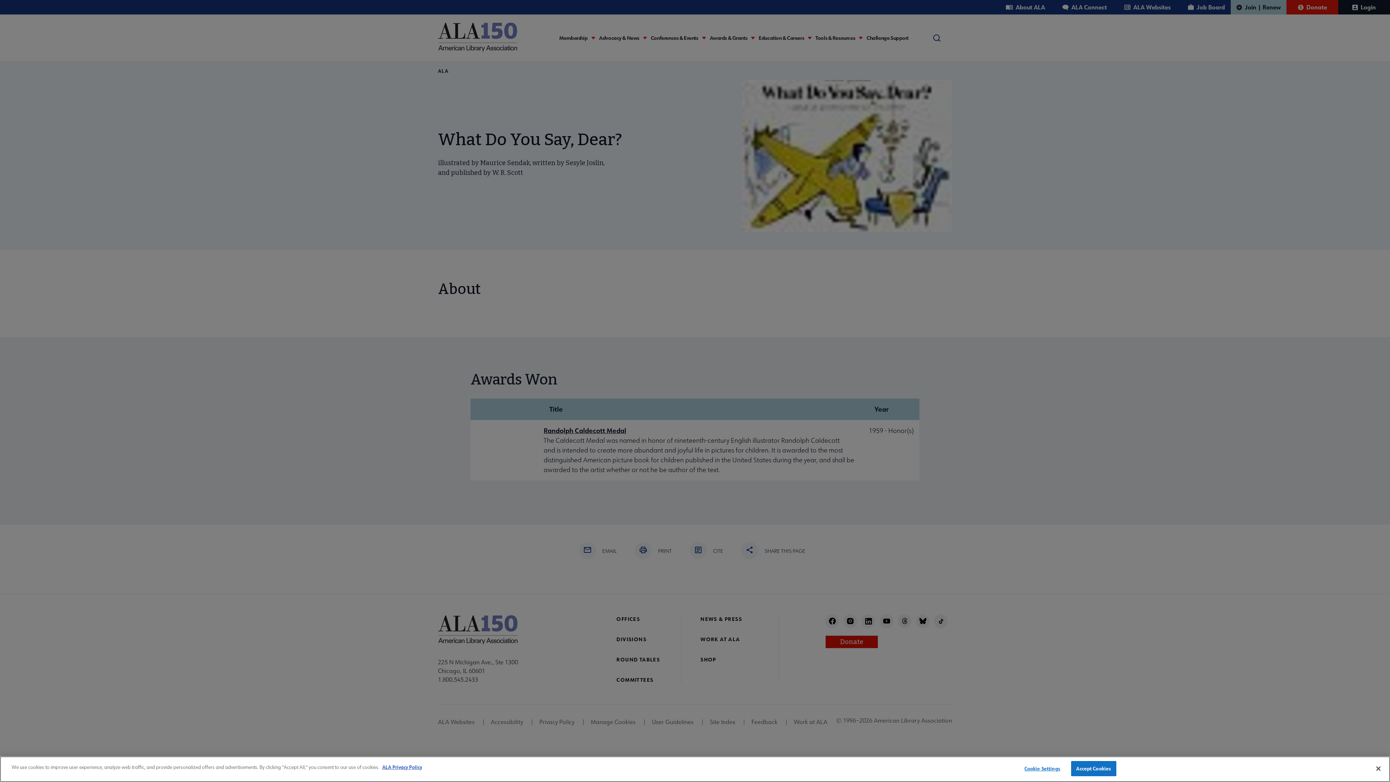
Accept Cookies (1093, 768)
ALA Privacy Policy (402, 767)
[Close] (1378, 769)
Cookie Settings (1042, 768)
